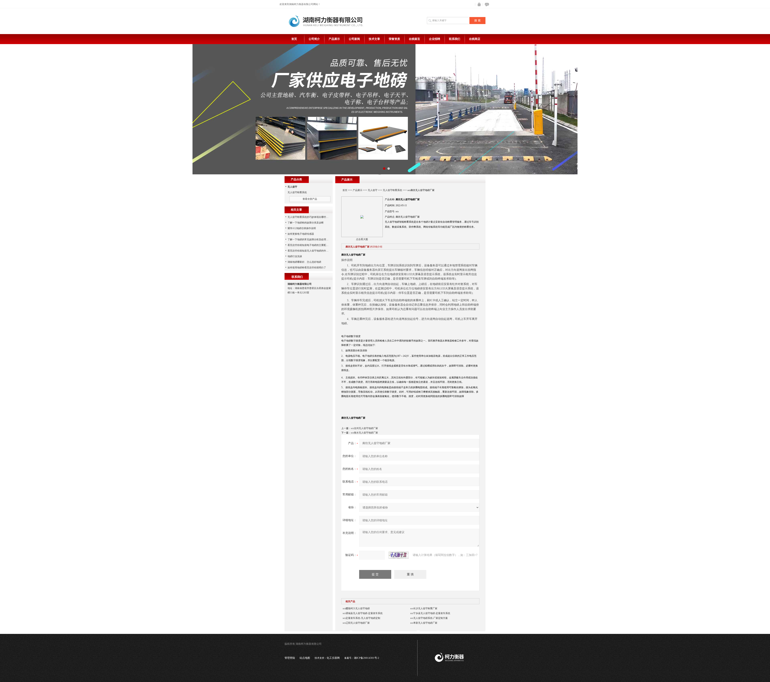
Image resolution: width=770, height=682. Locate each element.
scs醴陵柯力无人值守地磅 (356, 608)
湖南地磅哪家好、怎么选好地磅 (304, 262)
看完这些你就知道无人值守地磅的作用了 (309, 250)
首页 (294, 38)
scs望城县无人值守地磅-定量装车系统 (363, 613)
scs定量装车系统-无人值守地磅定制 (361, 618)
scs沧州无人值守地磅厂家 (364, 428)
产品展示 (334, 38)
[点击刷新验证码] (399, 555)
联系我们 (454, 38)
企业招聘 (434, 38)
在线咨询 (486, 4)
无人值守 (372, 190)
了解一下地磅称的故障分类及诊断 (306, 222)
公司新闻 (354, 38)
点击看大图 (362, 239)
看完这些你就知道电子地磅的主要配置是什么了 (313, 245)
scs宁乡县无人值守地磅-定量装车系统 (430, 613)
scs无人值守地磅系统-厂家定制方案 (429, 618)
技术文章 (374, 38)
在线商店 (474, 38)
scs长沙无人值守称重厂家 (423, 608)
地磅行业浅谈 (295, 256)
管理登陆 (290, 657)
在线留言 (414, 38)
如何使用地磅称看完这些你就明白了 (307, 267)
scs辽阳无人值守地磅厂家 (356, 622)
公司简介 (314, 38)
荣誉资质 (394, 38)
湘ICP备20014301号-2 (366, 657)
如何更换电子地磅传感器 (301, 233)
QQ (478, 4)
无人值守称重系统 (392, 190)
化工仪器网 (333, 657)
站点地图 (305, 657)
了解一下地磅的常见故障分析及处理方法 (309, 239)
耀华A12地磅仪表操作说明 (302, 228)
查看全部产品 (310, 199)
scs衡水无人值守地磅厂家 (364, 432)
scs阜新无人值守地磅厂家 (423, 622)
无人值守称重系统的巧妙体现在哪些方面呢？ (312, 217)
